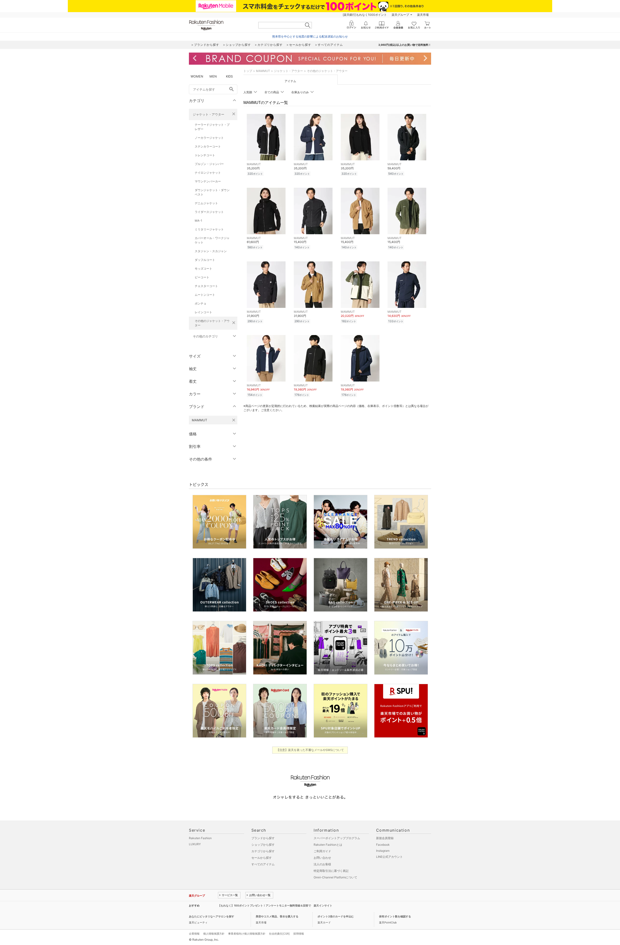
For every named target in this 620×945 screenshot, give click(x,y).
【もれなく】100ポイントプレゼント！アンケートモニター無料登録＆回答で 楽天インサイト (275, 905)
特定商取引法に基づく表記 (331, 871)
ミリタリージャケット (209, 229)
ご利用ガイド (322, 851)
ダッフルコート (205, 260)
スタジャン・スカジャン (211, 251)
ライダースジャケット (209, 212)
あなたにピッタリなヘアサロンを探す (211, 916)
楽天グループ (400, 14)
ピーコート (202, 277)
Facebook (383, 844)
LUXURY (195, 844)
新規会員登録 (385, 838)
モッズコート (203, 268)
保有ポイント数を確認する (395, 916)
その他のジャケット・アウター (212, 323)
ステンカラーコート (208, 146)
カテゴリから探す (263, 851)
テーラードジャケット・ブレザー (212, 127)
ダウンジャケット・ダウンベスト (212, 192)
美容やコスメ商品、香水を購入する (277, 916)
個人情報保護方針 (214, 933)
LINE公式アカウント (389, 857)
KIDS (229, 76)
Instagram (382, 850)
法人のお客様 (322, 864)
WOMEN (197, 76)
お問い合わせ (322, 857)
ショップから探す (263, 844)
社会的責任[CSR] (279, 933)
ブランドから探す (263, 838)
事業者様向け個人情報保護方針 (246, 933)
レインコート (203, 312)
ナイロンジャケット (208, 172)
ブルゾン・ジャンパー (209, 164)
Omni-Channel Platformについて (335, 877)
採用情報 (298, 933)
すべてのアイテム (263, 864)
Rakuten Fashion (200, 838)
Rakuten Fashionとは (328, 844)
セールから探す (261, 857)
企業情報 (194, 933)
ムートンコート (205, 295)
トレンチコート (205, 155)
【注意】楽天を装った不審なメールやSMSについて (310, 750)
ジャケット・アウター (208, 114)
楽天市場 (423, 14)
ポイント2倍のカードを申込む (336, 916)
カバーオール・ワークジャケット (212, 240)
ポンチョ (200, 303)
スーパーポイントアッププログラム (337, 838)
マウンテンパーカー (208, 181)
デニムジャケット (206, 203)
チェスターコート (206, 286)
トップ (247, 71)
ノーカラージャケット (209, 138)
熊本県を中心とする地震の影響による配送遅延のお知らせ (310, 36)
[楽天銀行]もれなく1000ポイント (365, 14)
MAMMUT (263, 71)
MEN (213, 76)
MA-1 (198, 220)
